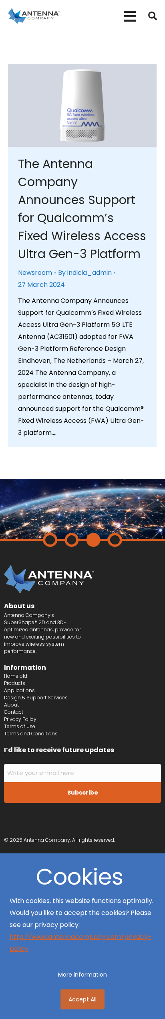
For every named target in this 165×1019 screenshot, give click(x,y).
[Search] (152, 16)
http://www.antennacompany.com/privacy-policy (80, 942)
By (85, 272)
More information (82, 975)
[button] (130, 16)
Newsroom (35, 272)
